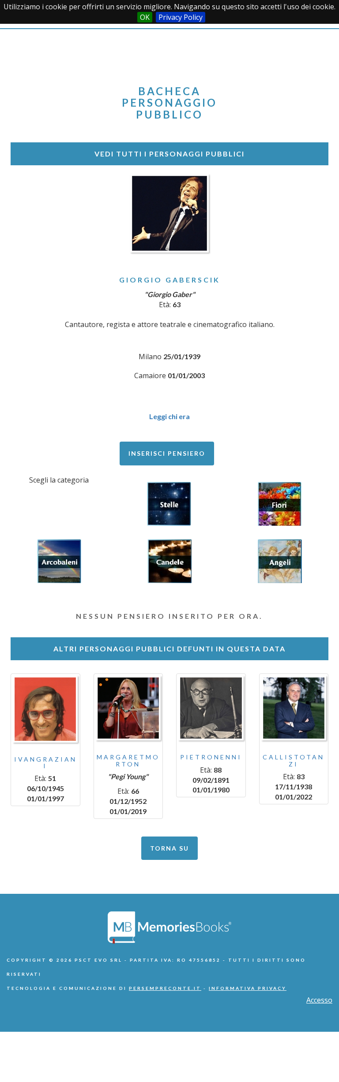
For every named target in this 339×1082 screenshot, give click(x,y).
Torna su (169, 848)
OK (145, 17)
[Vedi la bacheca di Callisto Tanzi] (294, 708)
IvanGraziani (45, 762)
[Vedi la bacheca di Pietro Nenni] (211, 708)
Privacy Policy (180, 17)
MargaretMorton (128, 760)
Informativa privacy (247, 988)
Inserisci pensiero (166, 453)
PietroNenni (211, 757)
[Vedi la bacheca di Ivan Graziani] (45, 709)
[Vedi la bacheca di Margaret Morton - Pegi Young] (128, 708)
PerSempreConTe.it (165, 988)
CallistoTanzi (293, 760)
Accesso (319, 1000)
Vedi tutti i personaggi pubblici (169, 153)
